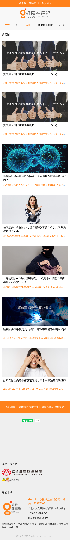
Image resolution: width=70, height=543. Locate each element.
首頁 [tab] (28, 24)
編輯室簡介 (12, 406)
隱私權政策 (47, 406)
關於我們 (23, 406)
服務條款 (59, 406)
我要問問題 (35, 406)
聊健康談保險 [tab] (45, 24)
